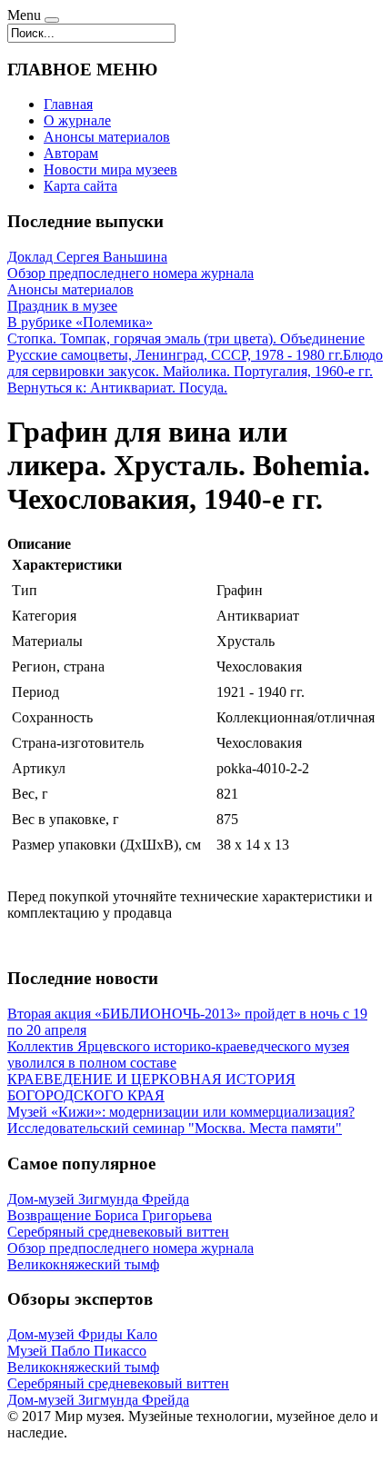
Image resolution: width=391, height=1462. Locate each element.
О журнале (77, 120)
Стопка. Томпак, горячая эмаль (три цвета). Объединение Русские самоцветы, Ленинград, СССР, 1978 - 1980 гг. (186, 347)
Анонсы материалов (107, 136)
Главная (68, 104)
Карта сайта (80, 186)
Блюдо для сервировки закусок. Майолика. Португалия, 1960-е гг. (195, 363)
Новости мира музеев (110, 169)
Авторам (71, 153)
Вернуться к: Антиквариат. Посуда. (117, 387)
